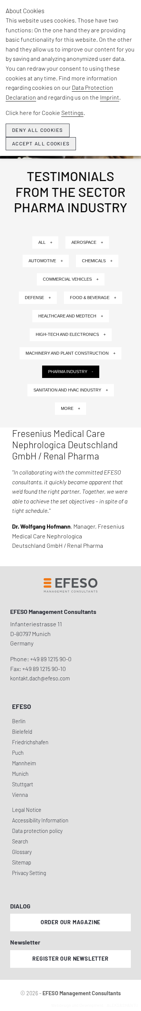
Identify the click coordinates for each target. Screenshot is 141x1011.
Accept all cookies (41, 144)
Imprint (109, 97)
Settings (72, 112)
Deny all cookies (37, 130)
